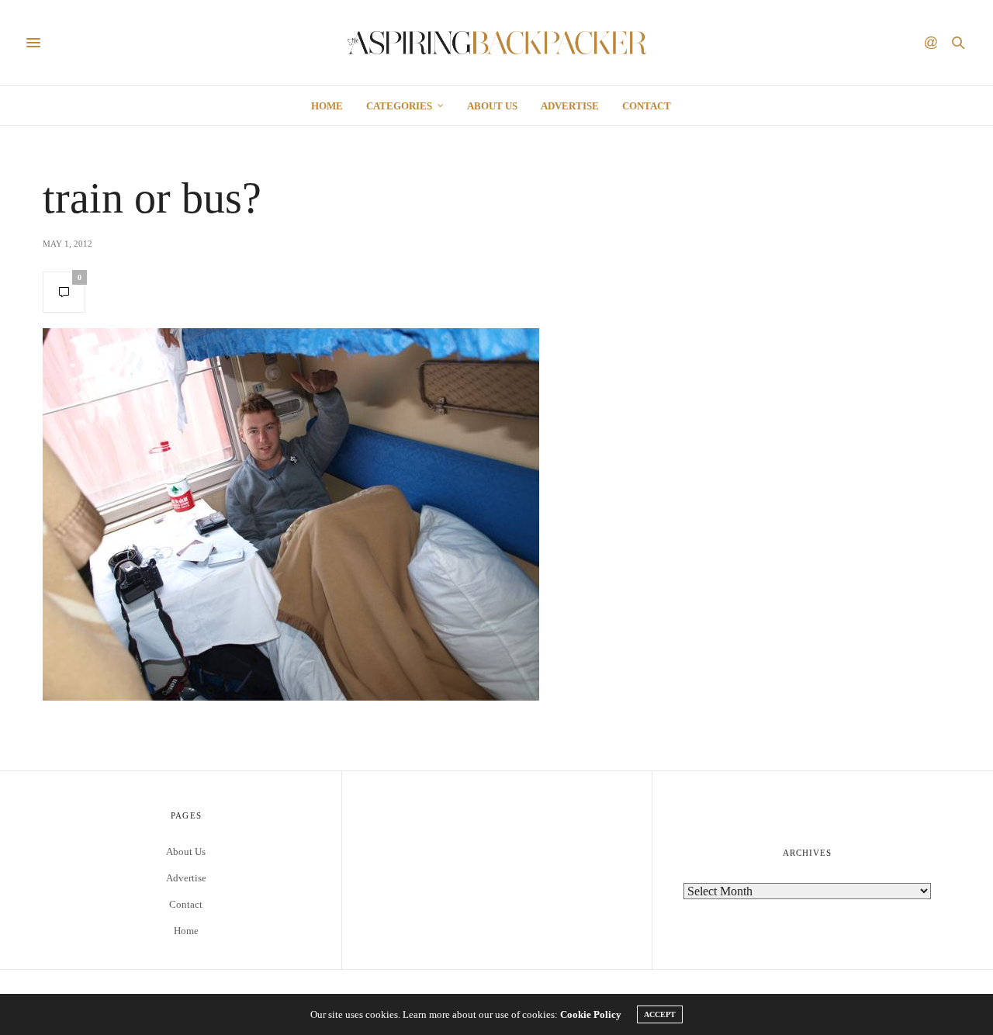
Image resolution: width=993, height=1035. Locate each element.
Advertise (570, 106)
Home (327, 106)
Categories (399, 106)
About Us (492, 106)
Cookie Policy (590, 1014)
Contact (646, 106)
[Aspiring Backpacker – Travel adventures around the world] (497, 42)
